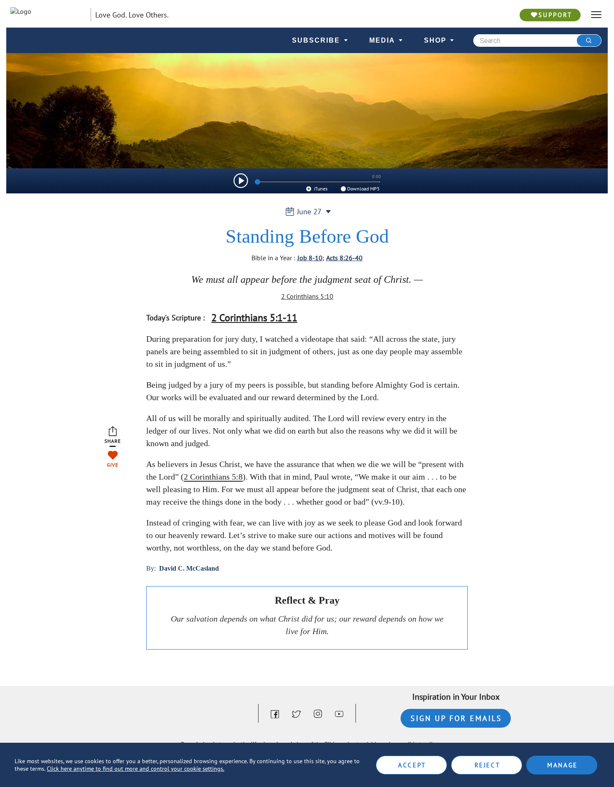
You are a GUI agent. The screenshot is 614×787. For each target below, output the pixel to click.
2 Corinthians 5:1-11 (254, 317)
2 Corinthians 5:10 (307, 296)
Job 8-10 (309, 258)
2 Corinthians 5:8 (213, 476)
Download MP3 (363, 188)
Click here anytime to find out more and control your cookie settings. (135, 768)
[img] (241, 180)
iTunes (319, 188)
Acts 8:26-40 (344, 258)
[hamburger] (596, 15)
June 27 (309, 211)
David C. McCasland (189, 568)
